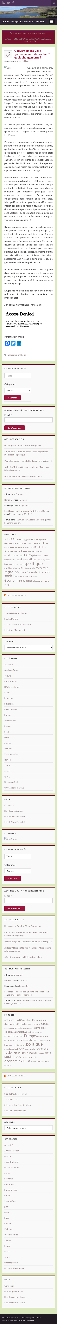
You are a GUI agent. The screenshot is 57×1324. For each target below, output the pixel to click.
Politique (25, 61)
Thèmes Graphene (26, 1320)
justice (47, 560)
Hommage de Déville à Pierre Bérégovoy (22, 445)
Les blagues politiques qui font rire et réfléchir (26, 511)
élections (45, 581)
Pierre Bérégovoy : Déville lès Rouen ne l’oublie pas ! (28, 461)
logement (12, 564)
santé (48, 572)
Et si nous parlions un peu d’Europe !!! (30, 33)
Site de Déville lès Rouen (15, 613)
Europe (30, 555)
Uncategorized (11, 782)
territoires (18, 576)
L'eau (6, 731)
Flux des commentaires (14, 816)
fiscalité (39, 556)
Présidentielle (28, 568)
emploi (20, 551)
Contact (19, 494)
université (27, 576)
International (10, 720)
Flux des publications (13, 811)
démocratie (28, 547)
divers (7, 692)
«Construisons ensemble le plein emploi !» (23, 476)
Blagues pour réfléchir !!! (20, 514)
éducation (27, 580)
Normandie (21, 564)
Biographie (24, 505)
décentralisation (16, 547)
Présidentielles (11, 754)
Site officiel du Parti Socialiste (17, 624)
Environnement (11, 709)
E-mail (8, 415)
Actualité (17, 61)
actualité (9, 539)
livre (6, 564)
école (35, 576)
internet (41, 560)
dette (6, 547)
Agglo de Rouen (11, 670)
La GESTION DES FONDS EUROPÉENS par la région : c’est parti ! (28, 40)
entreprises (37, 551)
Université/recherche (14, 787)
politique (22, 355)
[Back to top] (50, 1317)
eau (14, 551)
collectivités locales (19, 543)
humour (17, 560)
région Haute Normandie (25, 572)
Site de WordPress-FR (14, 822)
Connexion (9, 805)
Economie (8, 698)
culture (45, 543)
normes (7, 743)
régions (41, 572)
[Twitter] (8, 2)
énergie (7, 585)
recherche (42, 568)
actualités (12, 355)
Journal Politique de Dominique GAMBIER (23, 21)
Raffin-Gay (9, 500)
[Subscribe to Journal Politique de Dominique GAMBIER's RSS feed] (3, 2)
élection (36, 581)
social (9, 576)
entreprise (28, 551)
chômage (8, 543)
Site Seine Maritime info (15, 630)
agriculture (43, 540)
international (29, 559)
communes (31, 543)
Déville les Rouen (16, 595)
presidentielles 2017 (13, 568)
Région (7, 759)
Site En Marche (11, 619)
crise (38, 543)
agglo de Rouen (30, 539)
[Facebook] (13, 2)
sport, (7, 776)
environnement (14, 555)
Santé (7, 765)
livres (6, 737)
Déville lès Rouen (12, 687)
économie (12, 580)
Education (9, 703)
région (8, 572)
